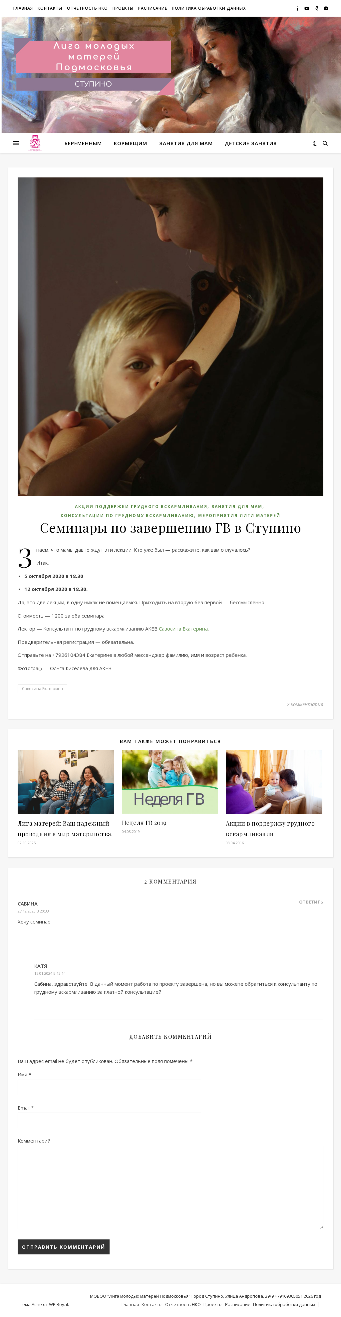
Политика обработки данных (209, 8)
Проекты (123, 8)
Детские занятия (251, 143)
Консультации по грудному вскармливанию (127, 515)
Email (26, 1107)
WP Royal (58, 1304)
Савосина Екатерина (183, 628)
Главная (23, 8)
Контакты (50, 8)
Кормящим (130, 143)
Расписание (152, 8)
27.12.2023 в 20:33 (33, 911)
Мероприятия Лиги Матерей (239, 515)
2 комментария (305, 704)
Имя (24, 1074)
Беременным (83, 143)
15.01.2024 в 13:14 (50, 973)
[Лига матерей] (35, 143)
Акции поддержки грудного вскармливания (141, 506)
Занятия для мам (186, 143)
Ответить (311, 902)
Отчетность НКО (87, 8)
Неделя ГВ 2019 (144, 823)
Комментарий (34, 1140)
